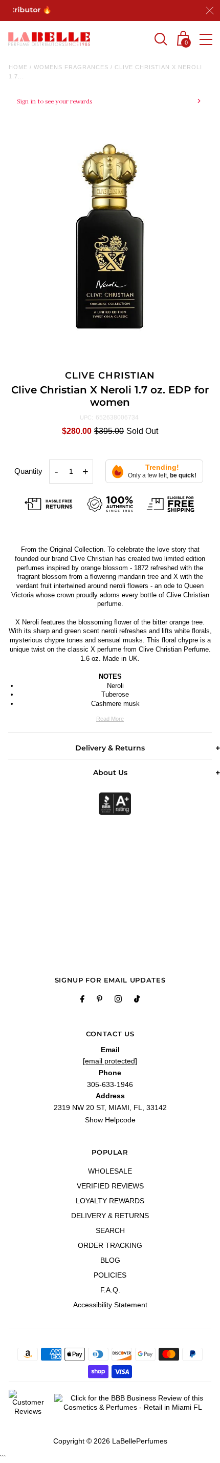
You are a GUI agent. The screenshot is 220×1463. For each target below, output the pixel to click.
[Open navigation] (206, 39)
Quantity (28, 471)
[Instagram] (118, 1000)
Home (18, 67)
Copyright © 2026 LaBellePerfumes (110, 1441)
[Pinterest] (99, 1000)
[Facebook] (82, 1000)
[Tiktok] (137, 1000)
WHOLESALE (110, 1171)
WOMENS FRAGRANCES (71, 67)
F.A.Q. (110, 1290)
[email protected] (110, 1061)
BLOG (110, 1260)
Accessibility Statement (110, 1305)
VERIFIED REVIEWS (110, 1186)
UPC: (86, 417)
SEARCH (110, 1230)
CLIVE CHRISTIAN (110, 375)
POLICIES (110, 1275)
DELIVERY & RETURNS (110, 1215)
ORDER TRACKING (110, 1245)
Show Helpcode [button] (110, 1120)
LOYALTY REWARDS (110, 1201)
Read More (110, 719)
